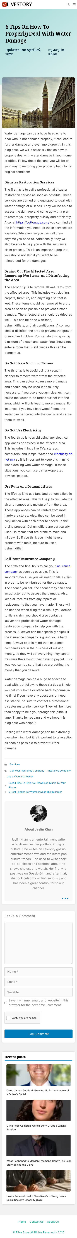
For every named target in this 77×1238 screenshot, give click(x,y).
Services (15, 764)
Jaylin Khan (56, 51)
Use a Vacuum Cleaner (20, 776)
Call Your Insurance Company (27, 770)
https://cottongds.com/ (32, 222)
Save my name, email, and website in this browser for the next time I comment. (38, 1003)
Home (22, 1221)
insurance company (59, 770)
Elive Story (23, 1232)
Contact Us (37, 1221)
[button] (68, 4)
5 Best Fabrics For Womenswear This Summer (35, 791)
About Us (53, 1221)
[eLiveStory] (17, 4)
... (65, 895)
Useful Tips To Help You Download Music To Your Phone (37, 785)
